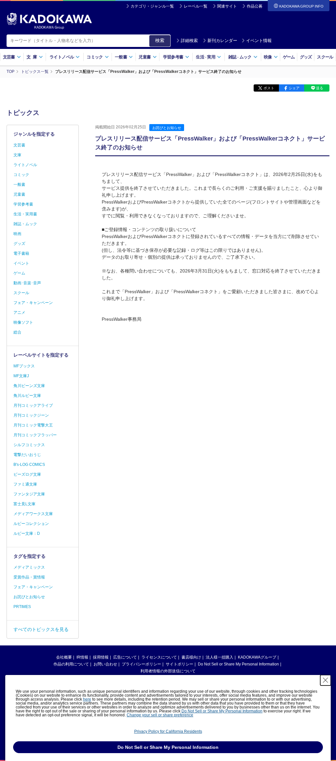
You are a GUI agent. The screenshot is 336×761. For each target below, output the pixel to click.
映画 (17, 233)
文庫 (17, 155)
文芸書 (19, 145)
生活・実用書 (25, 214)
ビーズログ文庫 (27, 474)
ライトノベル (25, 165)
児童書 (19, 194)
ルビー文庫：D (26, 533)
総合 (17, 332)
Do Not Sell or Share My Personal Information (238, 664)
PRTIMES (22, 606)
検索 (159, 40)
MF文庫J (21, 376)
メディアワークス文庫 (33, 513)
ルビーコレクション (31, 523)
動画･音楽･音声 (27, 283)
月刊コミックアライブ (33, 405)
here (87, 699)
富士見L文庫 (24, 504)
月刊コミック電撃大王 (33, 425)
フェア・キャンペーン (33, 302)
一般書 (19, 184)
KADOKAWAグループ (257, 657)
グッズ (306, 56)
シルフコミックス (29, 445)
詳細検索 (189, 40)
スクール (325, 56)
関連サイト (227, 6)
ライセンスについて (159, 657)
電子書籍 (21, 253)
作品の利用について (71, 664)
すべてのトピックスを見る (41, 629)
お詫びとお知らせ (166, 128)
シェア (294, 88)
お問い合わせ (105, 664)
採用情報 (101, 657)
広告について (125, 657)
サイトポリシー (179, 664)
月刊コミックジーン (31, 415)
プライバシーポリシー (141, 664)
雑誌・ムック (25, 224)
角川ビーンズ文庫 (29, 385)
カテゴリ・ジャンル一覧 (152, 6)
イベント (21, 263)
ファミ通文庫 (25, 484)
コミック (21, 174)
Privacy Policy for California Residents (168, 731)
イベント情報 (259, 40)
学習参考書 (23, 204)
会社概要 (64, 657)
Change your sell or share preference (160, 715)
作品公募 (254, 6)
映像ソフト (23, 322)
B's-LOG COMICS (29, 464)
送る (319, 88)
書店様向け (191, 657)
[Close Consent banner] (325, 680)
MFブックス (24, 366)
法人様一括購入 (219, 657)
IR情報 (82, 657)
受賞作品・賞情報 (29, 577)
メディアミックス (29, 567)
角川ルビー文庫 (27, 395)
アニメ (19, 312)
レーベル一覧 (195, 6)
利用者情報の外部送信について (168, 671)
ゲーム (289, 56)
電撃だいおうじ (27, 454)
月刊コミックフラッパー (35, 435)
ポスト (268, 88)
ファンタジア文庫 (29, 494)
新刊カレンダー (222, 40)
